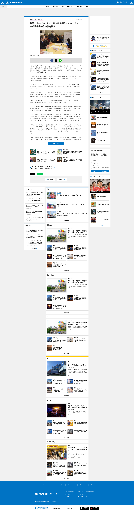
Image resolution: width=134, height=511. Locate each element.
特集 (87, 6)
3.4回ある (95, 163)
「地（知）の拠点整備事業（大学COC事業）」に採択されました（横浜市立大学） (41, 167)
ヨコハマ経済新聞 (14, 2)
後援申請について (82, 494)
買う (63, 6)
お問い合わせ (82, 493)
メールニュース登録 (83, 496)
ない (94, 158)
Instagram (123, 2)
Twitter (120, 2)
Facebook (117, 2)
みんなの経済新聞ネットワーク (41, 508)
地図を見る (56, 143)
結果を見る (104, 171)
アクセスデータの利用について (71, 493)
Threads (126, 2)
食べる (47, 6)
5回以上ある (96, 165)
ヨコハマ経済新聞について (70, 491)
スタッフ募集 (67, 496)
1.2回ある (95, 160)
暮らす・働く (70, 6)
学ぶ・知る (79, 6)
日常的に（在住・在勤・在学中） (101, 167)
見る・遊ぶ (55, 6)
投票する (95, 171)
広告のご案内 (67, 494)
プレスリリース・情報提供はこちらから (87, 491)
